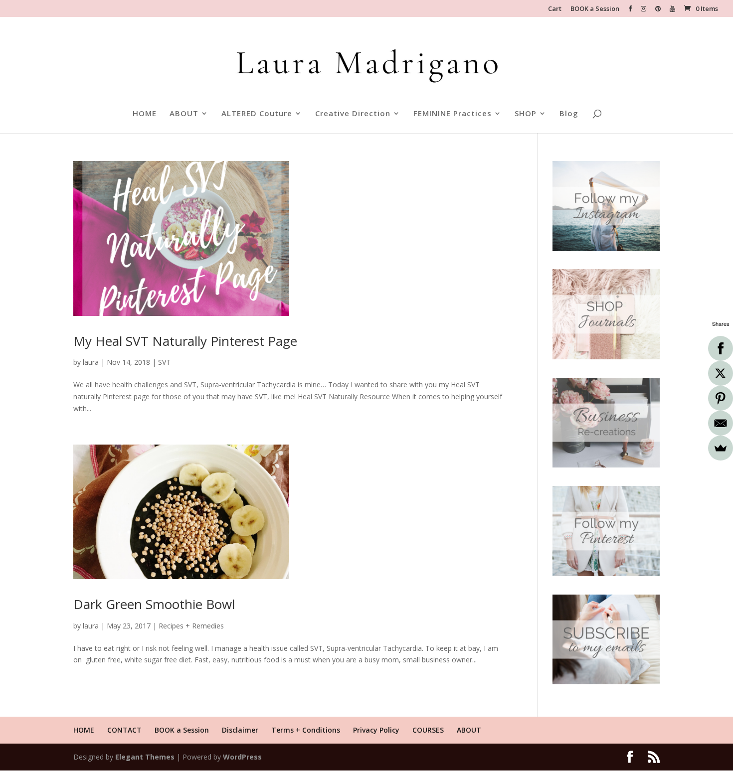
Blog (568, 114)
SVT (164, 362)
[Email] (720, 423)
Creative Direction (352, 114)
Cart (554, 9)
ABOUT (184, 114)
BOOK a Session (594, 9)
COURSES (428, 730)
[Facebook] (720, 348)
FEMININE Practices (452, 114)
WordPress (242, 757)
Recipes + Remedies (191, 625)
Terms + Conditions (305, 730)
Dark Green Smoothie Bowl (154, 604)
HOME (145, 114)
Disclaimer (240, 730)
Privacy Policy (376, 730)
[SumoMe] (720, 448)
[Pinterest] (720, 398)
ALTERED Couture (256, 114)
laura (91, 362)
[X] (720, 373)
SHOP (526, 114)
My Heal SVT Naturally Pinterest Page (185, 341)
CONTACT (124, 730)
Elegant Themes (145, 757)
